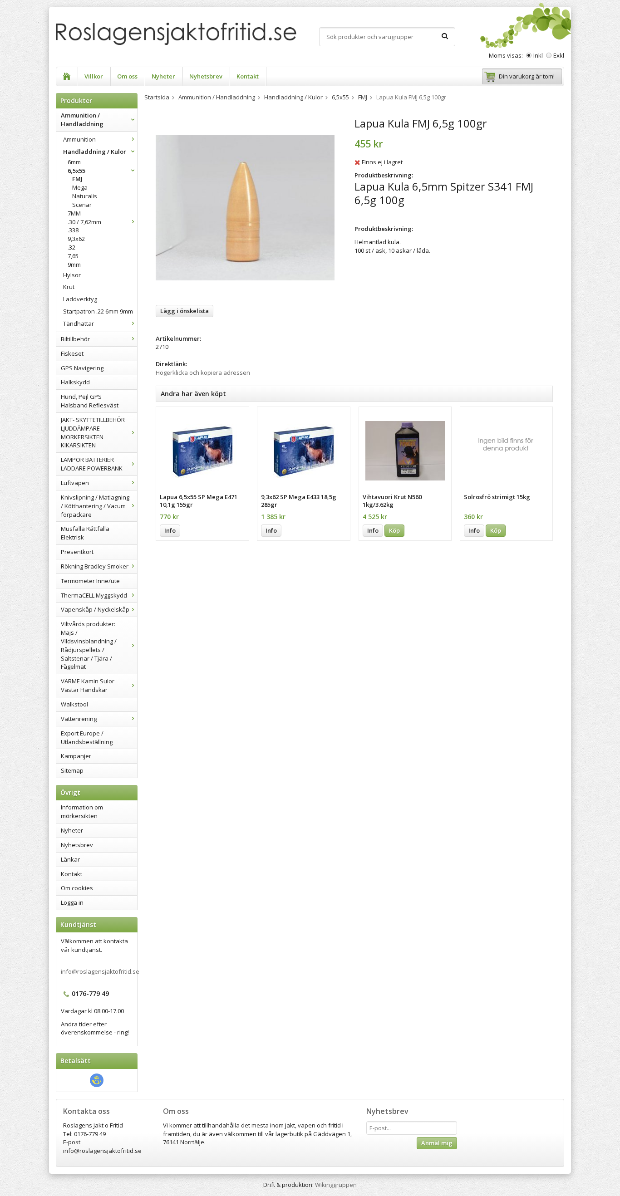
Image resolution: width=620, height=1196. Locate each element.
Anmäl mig (437, 1143)
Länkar (70, 859)
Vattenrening (79, 719)
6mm (74, 162)
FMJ (77, 179)
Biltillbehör (75, 339)
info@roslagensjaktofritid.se (100, 971)
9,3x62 (76, 239)
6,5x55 (76, 171)
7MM (74, 213)
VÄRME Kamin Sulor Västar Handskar (87, 685)
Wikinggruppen (336, 1185)
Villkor (93, 76)
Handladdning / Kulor (94, 151)
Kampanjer (76, 756)
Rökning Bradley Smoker (94, 566)
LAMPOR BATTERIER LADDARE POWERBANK (92, 464)
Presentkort (77, 552)
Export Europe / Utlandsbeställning (87, 737)
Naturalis (84, 196)
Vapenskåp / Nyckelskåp (95, 609)
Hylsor (72, 275)
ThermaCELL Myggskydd (94, 595)
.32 (71, 247)
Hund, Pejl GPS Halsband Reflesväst (89, 400)
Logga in (72, 902)
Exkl (558, 55)
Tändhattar (78, 323)
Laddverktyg (80, 299)
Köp (394, 530)
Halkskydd (75, 382)
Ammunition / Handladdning (82, 119)
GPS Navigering (82, 368)
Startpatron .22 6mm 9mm (98, 311)
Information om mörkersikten (82, 811)
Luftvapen (75, 483)
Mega (80, 187)
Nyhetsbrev (205, 76)
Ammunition (79, 139)
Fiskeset (72, 353)
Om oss (127, 76)
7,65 (73, 256)
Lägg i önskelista (184, 311)
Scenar (82, 205)
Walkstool (74, 704)
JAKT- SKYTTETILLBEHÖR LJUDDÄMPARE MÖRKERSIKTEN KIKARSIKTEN (93, 433)
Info (170, 530)
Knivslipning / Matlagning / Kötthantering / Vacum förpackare (95, 506)
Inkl (538, 55)
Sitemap (72, 770)
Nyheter (163, 76)
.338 (73, 230)
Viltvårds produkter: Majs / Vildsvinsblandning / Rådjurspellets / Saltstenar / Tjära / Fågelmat (89, 645)
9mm (74, 264)
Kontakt (247, 76)
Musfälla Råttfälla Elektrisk (85, 532)
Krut (68, 287)
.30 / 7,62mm (84, 222)
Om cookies (77, 888)
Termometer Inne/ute (90, 581)
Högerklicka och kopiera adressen (203, 372)
